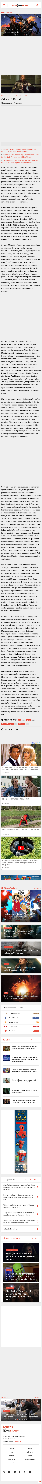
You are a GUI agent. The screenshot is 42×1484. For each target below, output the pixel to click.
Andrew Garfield (9, 947)
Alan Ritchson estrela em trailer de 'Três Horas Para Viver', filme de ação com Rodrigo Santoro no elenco (21, 933)
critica (8, 95)
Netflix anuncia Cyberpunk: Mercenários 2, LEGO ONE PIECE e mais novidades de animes (19, 916)
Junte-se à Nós (30, 1459)
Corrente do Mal (10, 1287)
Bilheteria (30, 1452)
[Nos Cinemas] (21, 879)
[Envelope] (30, 1472)
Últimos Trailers (10, 888)
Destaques (7, 13)
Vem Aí (12, 1452)
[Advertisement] (21, 56)
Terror (6, 992)
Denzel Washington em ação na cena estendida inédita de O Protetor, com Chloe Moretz (20, 156)
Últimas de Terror (12, 1238)
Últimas (8, 1040)
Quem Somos (12, 1459)
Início (2, 95)
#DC (5, 26)
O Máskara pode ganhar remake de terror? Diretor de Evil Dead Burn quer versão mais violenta (20, 1277)
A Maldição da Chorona (12, 1250)
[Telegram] (15, 1472)
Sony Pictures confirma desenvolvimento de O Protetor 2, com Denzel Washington (19, 150)
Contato (11, 1463)
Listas (5, 1397)
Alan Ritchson (8, 927)
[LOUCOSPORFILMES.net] (19, 6)
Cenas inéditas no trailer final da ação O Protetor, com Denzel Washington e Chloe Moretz (20, 161)
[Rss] (25, 1472)
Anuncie (30, 1463)
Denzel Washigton (17, 95)
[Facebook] (19, 1472)
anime (6, 910)
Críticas (30, 1455)
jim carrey (8, 1270)
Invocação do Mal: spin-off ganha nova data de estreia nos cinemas (20, 1256)
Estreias (11, 1455)
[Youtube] (9, 1472)
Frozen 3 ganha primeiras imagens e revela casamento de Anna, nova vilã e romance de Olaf (25, 1059)
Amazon (7, 964)
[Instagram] (4, 1472)
